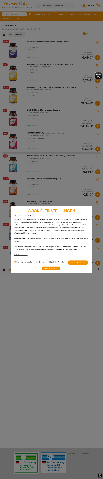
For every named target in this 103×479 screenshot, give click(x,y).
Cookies (17, 241)
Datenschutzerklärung (65, 238)
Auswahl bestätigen (78, 263)
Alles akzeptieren (51, 268)
